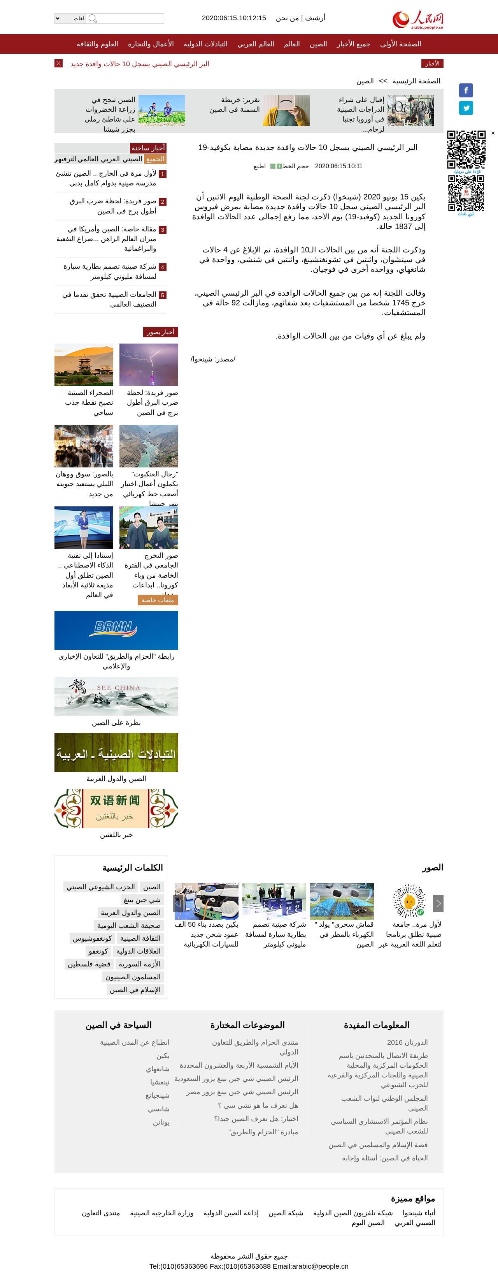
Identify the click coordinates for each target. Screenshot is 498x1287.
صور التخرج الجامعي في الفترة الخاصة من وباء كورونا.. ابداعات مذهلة (151, 575)
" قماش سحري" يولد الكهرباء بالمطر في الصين (344, 934)
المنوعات (277, 63)
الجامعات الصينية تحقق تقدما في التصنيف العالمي (109, 299)
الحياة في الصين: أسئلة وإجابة (385, 1158)
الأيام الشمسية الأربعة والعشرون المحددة (239, 1065)
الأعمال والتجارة (151, 44)
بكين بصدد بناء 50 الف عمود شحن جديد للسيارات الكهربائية (206, 934)
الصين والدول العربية (116, 779)
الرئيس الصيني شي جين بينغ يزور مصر (242, 1092)
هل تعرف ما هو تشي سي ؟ (258, 1105)
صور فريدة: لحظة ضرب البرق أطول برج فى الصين (113, 206)
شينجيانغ (158, 1095)
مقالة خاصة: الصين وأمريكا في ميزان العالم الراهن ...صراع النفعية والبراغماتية (106, 238)
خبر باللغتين (116, 835)
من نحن (288, 18)
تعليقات (243, 63)
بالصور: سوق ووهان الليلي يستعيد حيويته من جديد (84, 483)
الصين (318, 44)
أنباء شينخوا (419, 1213)
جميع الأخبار (353, 44)
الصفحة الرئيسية (416, 81)
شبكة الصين (285, 1213)
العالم (292, 44)
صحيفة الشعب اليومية (129, 925)
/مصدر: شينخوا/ (213, 359)
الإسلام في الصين (135, 990)
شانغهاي (158, 1069)
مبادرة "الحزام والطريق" (263, 1132)
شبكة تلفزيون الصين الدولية (353, 1213)
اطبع (260, 166)
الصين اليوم (368, 1223)
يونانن (161, 1122)
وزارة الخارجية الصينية (162, 1213)
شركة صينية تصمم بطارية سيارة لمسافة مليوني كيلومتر (109, 271)
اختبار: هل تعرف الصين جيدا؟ (256, 1119)
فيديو (215, 63)
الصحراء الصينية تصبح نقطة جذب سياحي (89, 402)
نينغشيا (160, 1082)
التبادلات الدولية (206, 44)
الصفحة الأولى (400, 44)
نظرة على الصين (116, 722)
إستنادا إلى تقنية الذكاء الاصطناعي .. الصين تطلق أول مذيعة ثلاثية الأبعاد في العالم (85, 575)
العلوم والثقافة (97, 44)
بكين (163, 1056)
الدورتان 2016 (407, 1042)
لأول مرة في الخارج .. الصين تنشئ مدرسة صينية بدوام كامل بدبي (106, 178)
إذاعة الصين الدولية (231, 1213)
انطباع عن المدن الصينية (135, 1042)
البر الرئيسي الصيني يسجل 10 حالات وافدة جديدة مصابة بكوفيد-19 (123, 64)
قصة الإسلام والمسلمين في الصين (378, 1145)
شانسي (159, 1109)
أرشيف (314, 18)
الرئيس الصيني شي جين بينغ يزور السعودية (236, 1078)
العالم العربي (255, 44)
